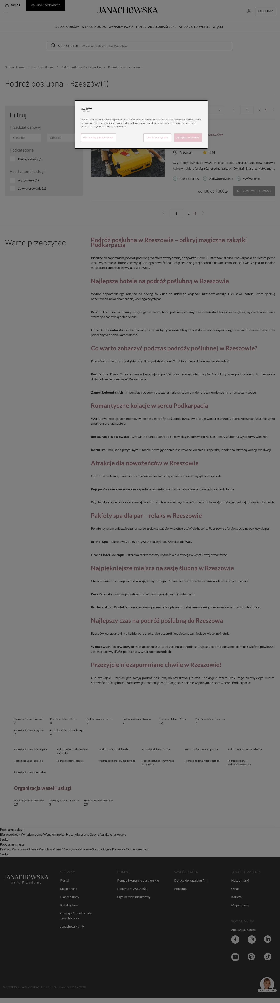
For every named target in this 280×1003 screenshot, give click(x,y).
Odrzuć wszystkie (157, 137)
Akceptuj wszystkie (188, 137)
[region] (141, 124)
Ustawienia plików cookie (98, 137)
